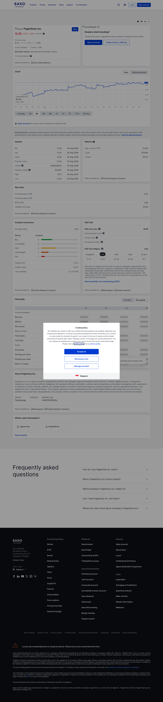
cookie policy (79, 344)
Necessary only (81, 359)
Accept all (81, 351)
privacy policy (95, 344)
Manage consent (81, 366)
